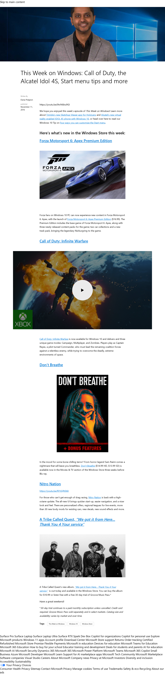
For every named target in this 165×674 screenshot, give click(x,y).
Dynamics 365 (46, 650)
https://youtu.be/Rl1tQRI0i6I (54, 490)
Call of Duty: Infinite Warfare (54, 338)
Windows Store (87, 624)
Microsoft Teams (113, 650)
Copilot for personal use (136, 636)
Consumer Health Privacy (15, 668)
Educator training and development (84, 647)
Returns (119, 639)
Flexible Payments (55, 643)
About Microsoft (60, 658)
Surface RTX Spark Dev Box (74, 636)
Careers (45, 658)
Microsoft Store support (100, 639)
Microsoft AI (7, 650)
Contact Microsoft (52, 668)
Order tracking (133, 639)
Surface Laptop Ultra (45, 636)
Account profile (54, 639)
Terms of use (100, 668)
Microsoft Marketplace (149, 654)
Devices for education (107, 643)
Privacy (67, 668)
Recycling (145, 668)
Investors (119, 658)
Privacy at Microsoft (102, 658)
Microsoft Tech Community (119, 654)
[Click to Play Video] (82, 290)
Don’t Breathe (88, 465)
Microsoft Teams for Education (139, 643)
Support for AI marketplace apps (82, 654)
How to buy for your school (46, 647)
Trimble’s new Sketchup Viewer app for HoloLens (71, 114)
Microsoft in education (80, 643)
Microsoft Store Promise (29, 643)
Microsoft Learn (53, 654)
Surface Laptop (23, 636)
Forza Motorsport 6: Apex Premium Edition (89, 219)
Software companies (12, 658)
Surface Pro (7, 636)
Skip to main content (12, 2)
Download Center (74, 639)
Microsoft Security (26, 650)
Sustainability (23, 661)
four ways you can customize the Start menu (82, 122)
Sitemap (35, 668)
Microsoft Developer (31, 654)
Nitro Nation (50, 483)
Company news (80, 658)
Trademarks (116, 668)
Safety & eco (131, 668)
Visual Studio (32, 658)
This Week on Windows (57, 624)
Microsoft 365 (63, 650)
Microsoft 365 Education (14, 647)
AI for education (153, 647)
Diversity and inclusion (139, 658)
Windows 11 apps (33, 639)
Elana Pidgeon (27, 99)
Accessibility (7, 661)
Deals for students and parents (124, 647)
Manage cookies (82, 668)
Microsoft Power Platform (87, 650)
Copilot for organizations (106, 636)
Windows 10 (73, 624)
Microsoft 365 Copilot (137, 650)
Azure (14, 654)
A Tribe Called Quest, (77, 522)
